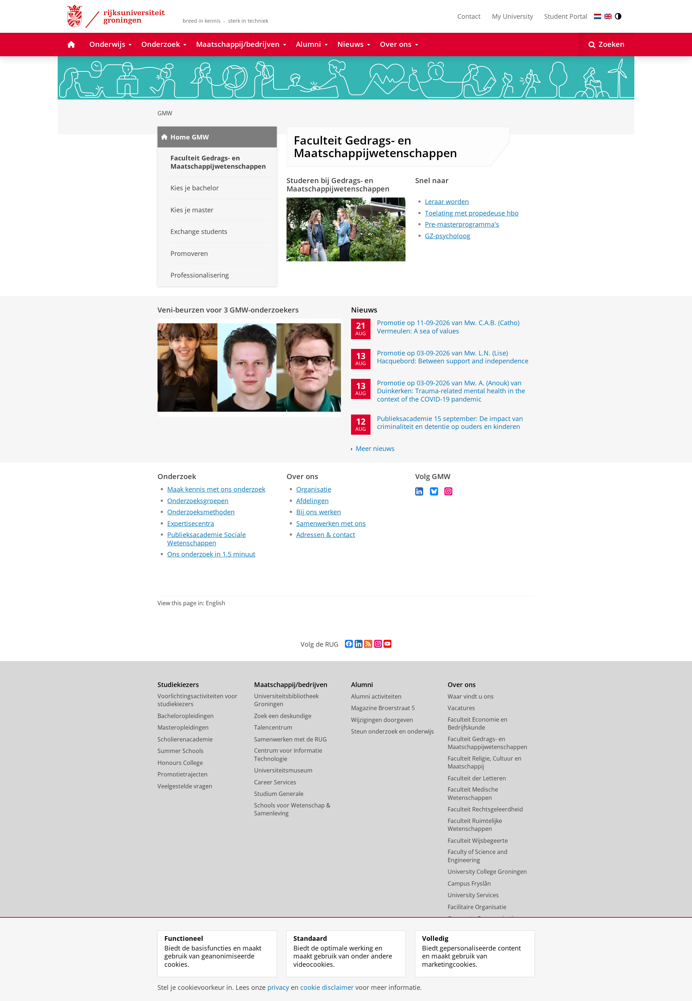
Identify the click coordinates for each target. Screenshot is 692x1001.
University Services (473, 895)
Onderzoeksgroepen (198, 501)
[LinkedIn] (419, 491)
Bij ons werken (318, 512)
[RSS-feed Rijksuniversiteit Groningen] (368, 644)
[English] (608, 16)
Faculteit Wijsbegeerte (478, 841)
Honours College (180, 763)
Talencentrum (273, 727)
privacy (278, 987)
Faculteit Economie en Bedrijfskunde (477, 724)
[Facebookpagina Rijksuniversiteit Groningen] (349, 644)
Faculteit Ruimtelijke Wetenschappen (475, 825)
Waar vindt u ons (471, 696)
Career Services (275, 782)
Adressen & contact (325, 535)
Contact (468, 16)
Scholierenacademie (185, 739)
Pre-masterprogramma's (462, 224)
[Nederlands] (597, 16)
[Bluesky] (434, 491)
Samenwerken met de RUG (290, 739)
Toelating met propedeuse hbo (472, 213)
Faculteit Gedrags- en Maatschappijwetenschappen (487, 743)
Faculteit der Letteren (477, 778)
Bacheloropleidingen (186, 716)
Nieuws (364, 310)
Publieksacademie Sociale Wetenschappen (206, 539)
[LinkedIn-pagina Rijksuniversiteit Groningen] (359, 644)
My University (512, 16)
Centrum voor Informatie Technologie (288, 755)
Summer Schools (181, 751)
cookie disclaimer (327, 987)
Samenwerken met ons (331, 523)
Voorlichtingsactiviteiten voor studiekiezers (198, 700)
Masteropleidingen (183, 727)
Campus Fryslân (469, 883)
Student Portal (565, 16)
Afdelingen (312, 501)
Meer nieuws (375, 448)
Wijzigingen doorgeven (382, 720)
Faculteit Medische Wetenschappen (473, 793)
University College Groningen (487, 872)
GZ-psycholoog (447, 236)
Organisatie (313, 489)
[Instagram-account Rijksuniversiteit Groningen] (378, 644)
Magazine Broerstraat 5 (383, 708)
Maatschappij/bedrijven (290, 685)
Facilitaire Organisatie (477, 907)
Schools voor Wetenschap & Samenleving (292, 809)
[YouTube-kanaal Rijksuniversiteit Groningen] (387, 644)
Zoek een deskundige (282, 716)
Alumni (362, 685)
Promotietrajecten (183, 774)
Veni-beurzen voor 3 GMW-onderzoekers (228, 310)
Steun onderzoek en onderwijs (392, 731)
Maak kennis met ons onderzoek (216, 489)
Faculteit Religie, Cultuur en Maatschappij (485, 762)
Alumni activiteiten (376, 696)
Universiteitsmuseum (283, 770)
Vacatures (461, 708)
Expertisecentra (190, 523)
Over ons (462, 685)
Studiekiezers (178, 685)
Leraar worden (447, 202)
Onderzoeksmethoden (201, 512)
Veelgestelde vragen (185, 786)
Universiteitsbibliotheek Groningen (286, 700)
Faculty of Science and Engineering (477, 856)
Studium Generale (278, 794)
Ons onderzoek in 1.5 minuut (211, 554)
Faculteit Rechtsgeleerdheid (485, 809)
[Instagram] (448, 491)
